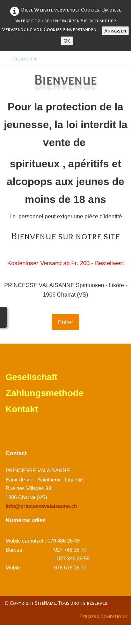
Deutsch (25, 59)
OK (67, 41)
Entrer (65, 322)
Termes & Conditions (103, 616)
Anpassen (115, 31)
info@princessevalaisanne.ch (41, 506)
